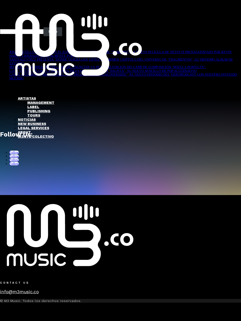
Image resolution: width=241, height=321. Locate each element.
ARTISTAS (27, 98)
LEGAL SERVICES (33, 128)
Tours (33, 115)
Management (40, 103)
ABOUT (24, 132)
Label (33, 107)
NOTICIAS (27, 119)
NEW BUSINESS (32, 124)
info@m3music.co (19, 291)
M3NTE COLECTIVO (36, 136)
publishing (38, 111)
